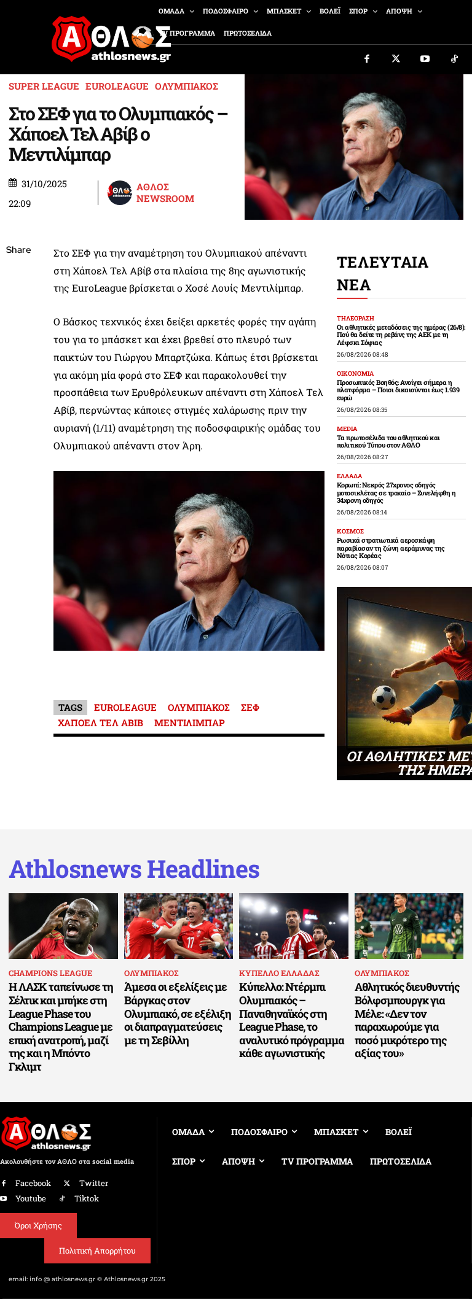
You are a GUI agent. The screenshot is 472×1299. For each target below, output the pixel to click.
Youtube (30, 1198)
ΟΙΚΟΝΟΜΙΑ (355, 374)
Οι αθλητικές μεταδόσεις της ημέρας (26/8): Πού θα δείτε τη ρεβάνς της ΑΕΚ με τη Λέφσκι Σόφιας (401, 334)
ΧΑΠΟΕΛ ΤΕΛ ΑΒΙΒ (100, 722)
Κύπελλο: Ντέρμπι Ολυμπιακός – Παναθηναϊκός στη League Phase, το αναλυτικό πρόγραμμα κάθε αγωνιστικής (291, 1019)
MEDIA (347, 429)
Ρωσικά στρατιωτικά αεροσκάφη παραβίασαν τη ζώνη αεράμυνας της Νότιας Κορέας (391, 547)
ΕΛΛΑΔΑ (349, 476)
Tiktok (86, 1198)
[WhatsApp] (18, 337)
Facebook (33, 1182)
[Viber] (18, 366)
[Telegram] (18, 395)
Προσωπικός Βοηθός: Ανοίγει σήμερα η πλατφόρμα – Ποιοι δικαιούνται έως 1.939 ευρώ (398, 390)
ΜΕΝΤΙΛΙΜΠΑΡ (189, 722)
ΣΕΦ (250, 707)
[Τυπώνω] (18, 453)
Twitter (93, 1182)
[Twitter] (396, 59)
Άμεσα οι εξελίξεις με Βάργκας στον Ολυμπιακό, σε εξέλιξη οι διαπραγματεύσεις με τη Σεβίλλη (177, 1013)
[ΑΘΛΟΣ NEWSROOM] (121, 192)
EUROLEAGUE (117, 86)
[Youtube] (425, 59)
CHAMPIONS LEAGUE (50, 973)
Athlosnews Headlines (134, 868)
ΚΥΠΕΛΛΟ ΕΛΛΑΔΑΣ (279, 973)
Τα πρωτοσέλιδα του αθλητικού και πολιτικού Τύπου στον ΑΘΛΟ (388, 441)
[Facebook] (367, 59)
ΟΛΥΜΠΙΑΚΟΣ (186, 86)
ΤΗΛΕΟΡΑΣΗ (355, 318)
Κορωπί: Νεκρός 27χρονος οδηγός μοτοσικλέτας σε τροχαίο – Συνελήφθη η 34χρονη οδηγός (396, 492)
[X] (18, 309)
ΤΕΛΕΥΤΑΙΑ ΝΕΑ (383, 273)
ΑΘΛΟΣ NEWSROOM (165, 193)
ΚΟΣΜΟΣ (350, 531)
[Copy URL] (18, 424)
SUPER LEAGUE (44, 86)
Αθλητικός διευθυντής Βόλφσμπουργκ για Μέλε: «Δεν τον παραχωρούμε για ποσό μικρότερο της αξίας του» (407, 1019)
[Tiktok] (454, 59)
